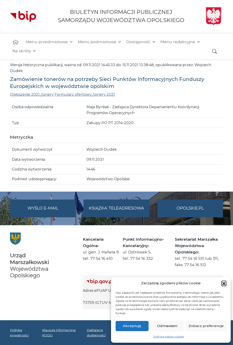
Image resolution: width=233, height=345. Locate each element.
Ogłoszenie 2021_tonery (32, 94)
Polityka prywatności (19, 332)
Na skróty (21, 50)
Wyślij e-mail (52, 211)
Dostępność (138, 41)
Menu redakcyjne (177, 41)
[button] (224, 283)
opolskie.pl (190, 208)
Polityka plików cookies (168, 336)
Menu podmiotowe (97, 41)
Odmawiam (167, 326)
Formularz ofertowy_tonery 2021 (85, 94)
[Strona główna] (16, 42)
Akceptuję (132, 326)
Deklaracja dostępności (96, 332)
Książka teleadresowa (116, 208)
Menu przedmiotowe (47, 41)
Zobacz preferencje (206, 326)
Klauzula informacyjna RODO (59, 332)
